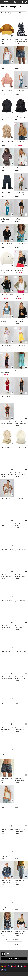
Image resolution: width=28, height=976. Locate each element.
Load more (14, 945)
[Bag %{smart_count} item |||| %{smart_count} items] (26, 2)
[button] (2, 966)
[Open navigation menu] (2, 2)
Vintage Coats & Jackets (17, 13)
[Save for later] (12, 36)
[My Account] (19, 2)
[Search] (15, 2)
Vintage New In (5, 13)
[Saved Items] (22, 2)
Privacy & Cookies (19, 974)
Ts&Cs (26, 974)
